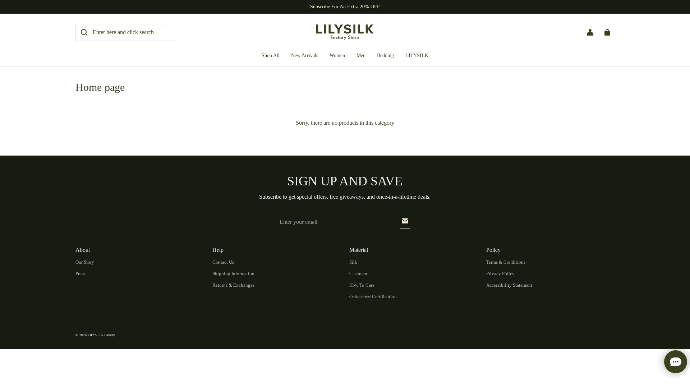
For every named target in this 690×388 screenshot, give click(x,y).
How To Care (361, 285)
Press (80, 273)
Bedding (385, 55)
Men (360, 55)
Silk (353, 262)
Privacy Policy (500, 273)
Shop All (271, 55)
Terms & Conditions (505, 262)
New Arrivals (304, 55)
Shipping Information (233, 273)
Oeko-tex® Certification (373, 296)
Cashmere (358, 273)
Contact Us (223, 262)
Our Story (84, 262)
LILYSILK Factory (101, 335)
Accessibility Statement (509, 285)
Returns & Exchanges (233, 285)
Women (337, 55)
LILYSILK (416, 55)
